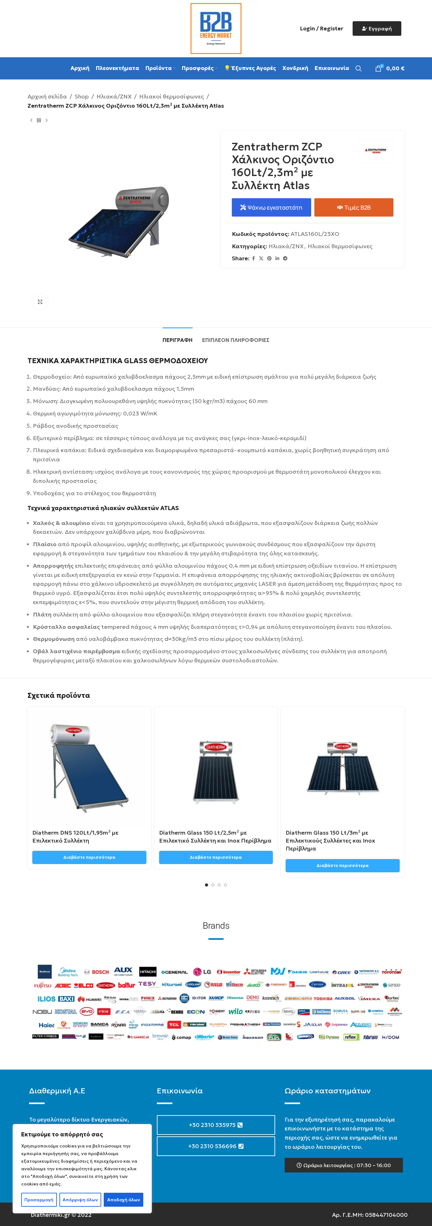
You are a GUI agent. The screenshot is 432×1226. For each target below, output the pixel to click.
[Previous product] (31, 120)
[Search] (358, 68)
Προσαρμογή (38, 1200)
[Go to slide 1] (206, 885)
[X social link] (261, 258)
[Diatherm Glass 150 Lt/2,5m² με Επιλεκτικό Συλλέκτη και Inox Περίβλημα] (216, 768)
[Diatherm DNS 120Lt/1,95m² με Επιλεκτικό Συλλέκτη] (89, 768)
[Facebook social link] (253, 258)
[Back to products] (39, 120)
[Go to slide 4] (225, 885)
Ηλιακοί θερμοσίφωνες (171, 96)
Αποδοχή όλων (123, 1200)
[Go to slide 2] (212, 885)
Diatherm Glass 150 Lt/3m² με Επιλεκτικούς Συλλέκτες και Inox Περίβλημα (330, 840)
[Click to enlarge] (40, 302)
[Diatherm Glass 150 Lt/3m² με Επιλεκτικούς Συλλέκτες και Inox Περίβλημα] (343, 768)
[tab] (178, 337)
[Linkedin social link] (277, 258)
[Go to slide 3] (219, 885)
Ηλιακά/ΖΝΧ (114, 96)
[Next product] (46, 120)
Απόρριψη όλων (80, 1200)
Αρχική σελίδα (47, 96)
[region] (82, 1168)
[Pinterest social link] (269, 258)
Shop (82, 96)
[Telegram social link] (285, 258)
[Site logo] (216, 27)
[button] (344, 1165)
